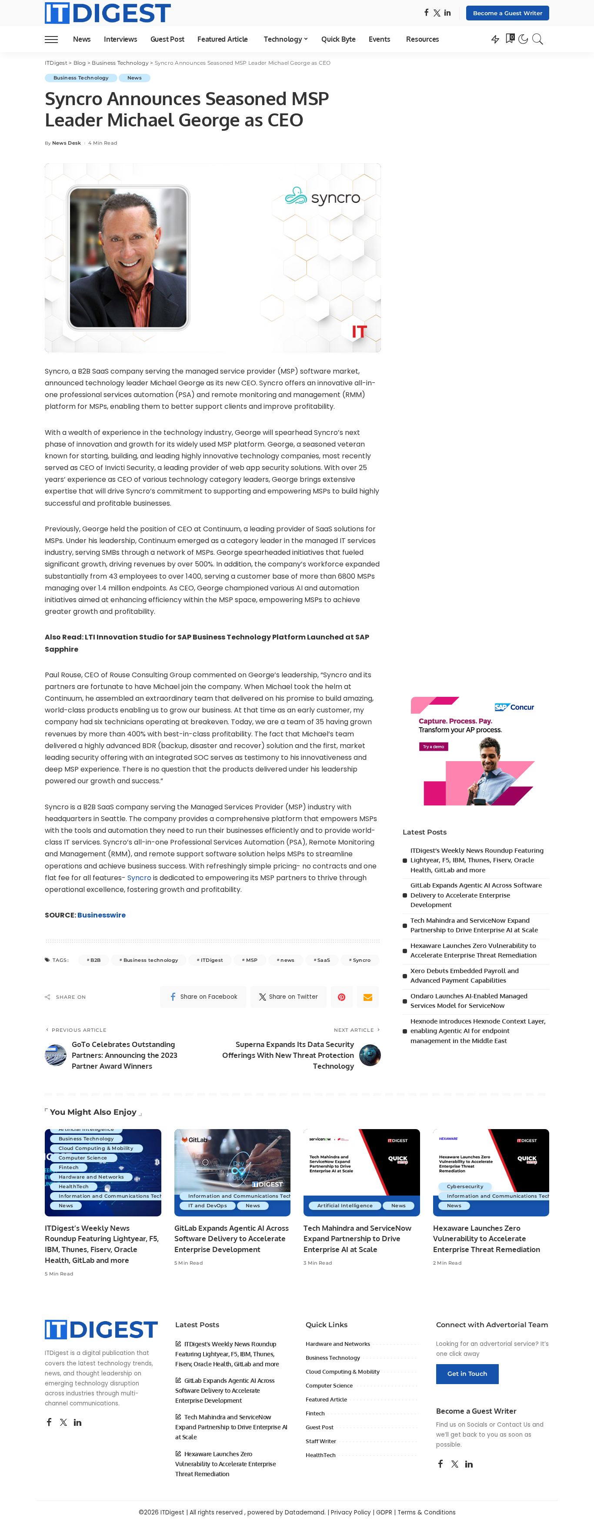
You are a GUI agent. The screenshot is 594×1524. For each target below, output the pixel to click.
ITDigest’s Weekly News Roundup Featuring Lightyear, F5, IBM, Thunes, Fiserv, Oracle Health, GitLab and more (477, 860)
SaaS (323, 960)
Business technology (150, 960)
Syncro (140, 878)
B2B (95, 960)
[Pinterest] (342, 997)
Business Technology (81, 78)
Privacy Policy (351, 1512)
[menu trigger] (56, 39)
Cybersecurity (465, 1186)
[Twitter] (437, 13)
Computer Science (84, 1158)
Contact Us (514, 1425)
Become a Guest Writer (507, 13)
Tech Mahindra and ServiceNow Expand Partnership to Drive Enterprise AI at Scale (357, 1238)
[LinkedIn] (447, 13)
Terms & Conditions (426, 1512)
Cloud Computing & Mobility (96, 1148)
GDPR (384, 1512)
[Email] (368, 997)
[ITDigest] (108, 13)
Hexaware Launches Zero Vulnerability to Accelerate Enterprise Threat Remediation (486, 1238)
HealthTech (74, 1186)
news (287, 960)
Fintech (69, 1167)
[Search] (538, 39)
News (134, 78)
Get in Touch (467, 1374)
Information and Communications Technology (120, 1196)
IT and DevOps (207, 1206)
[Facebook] (426, 13)
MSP (252, 960)
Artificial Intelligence (86, 1129)
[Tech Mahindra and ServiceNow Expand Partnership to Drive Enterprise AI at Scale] (362, 1172)
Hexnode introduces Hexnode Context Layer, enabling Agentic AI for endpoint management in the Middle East (478, 1031)
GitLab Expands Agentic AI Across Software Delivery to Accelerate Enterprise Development (476, 895)
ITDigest (212, 960)
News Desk (66, 143)
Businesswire (101, 915)
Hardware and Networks (91, 1177)
